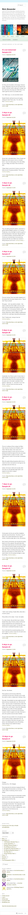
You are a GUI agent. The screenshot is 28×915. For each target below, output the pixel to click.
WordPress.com (6, 902)
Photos (17, 36)
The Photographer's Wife (8, 860)
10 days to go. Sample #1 (7, 737)
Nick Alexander (8, 9)
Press (3, 855)
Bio (8, 36)
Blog (7, 104)
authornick (9, 874)
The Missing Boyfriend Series (11, 850)
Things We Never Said (9, 853)
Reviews (4, 857)
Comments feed (6, 900)
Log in (3, 897)
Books (12, 36)
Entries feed (5, 899)
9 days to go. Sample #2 (7, 645)
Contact (22, 36)
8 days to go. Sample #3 (7, 567)
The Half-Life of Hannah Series (11, 848)
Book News (11, 104)
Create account (5, 895)
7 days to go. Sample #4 (7, 485)
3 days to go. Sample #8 (7, 184)
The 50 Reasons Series (9, 847)
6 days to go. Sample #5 (7, 398)
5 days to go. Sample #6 (7, 331)
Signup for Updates (6, 39)
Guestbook (15, 39)
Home (3, 36)
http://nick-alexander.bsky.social (9, 906)
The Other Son (7, 852)
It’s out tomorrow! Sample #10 (9, 51)
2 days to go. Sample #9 (7, 113)
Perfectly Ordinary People (10, 845)
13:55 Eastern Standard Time (11, 842)
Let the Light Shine (18, 104)
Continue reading (9, 101)
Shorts (3, 858)
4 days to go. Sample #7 (7, 252)
